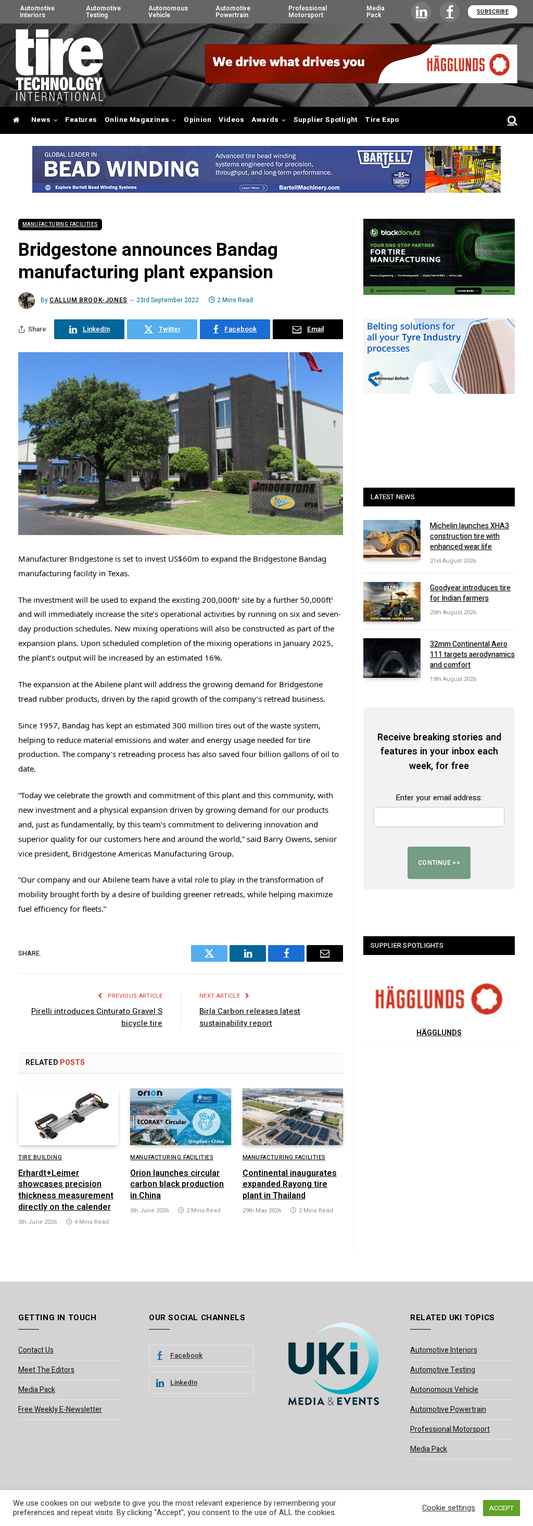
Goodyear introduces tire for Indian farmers (470, 593)
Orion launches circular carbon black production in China (177, 1185)
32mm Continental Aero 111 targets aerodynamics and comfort (472, 655)
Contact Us (36, 1350)
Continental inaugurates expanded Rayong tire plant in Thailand (290, 1185)
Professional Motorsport (307, 11)
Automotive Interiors (37, 11)
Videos (231, 120)
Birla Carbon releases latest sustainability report (249, 1017)
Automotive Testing (103, 11)
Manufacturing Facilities (60, 224)
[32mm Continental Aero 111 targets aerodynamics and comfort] (392, 658)
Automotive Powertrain (232, 11)
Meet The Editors (46, 1369)
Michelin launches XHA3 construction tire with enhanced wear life (469, 536)
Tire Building (40, 1157)
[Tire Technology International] (59, 65)
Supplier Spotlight (326, 120)
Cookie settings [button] (448, 1508)
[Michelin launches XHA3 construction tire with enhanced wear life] (392, 540)
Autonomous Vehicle (168, 11)
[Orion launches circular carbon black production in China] (180, 1116)
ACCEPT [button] (501, 1508)
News (41, 120)
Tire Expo (382, 120)
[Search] (511, 120)
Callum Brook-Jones (88, 300)
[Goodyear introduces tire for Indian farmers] (392, 602)
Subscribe (493, 11)
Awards (264, 120)
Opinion (197, 120)
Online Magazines (137, 120)
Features (81, 120)
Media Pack (375, 11)
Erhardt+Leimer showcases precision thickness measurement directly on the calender (65, 1190)
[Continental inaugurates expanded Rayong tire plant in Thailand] (293, 1116)
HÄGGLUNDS (439, 1032)
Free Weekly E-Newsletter (60, 1409)
